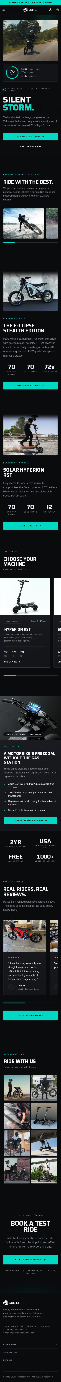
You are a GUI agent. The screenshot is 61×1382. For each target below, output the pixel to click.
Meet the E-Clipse (30, 146)
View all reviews (30, 1015)
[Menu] (3, 9)
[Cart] (57, 9)
